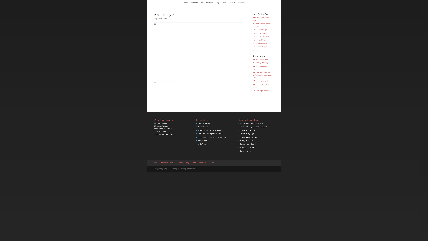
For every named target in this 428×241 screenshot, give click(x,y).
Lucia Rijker (202, 144)
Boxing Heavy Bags (259, 33)
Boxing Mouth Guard (260, 43)
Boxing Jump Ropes (259, 47)
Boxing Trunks (257, 50)
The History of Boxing (260, 63)
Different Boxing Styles (260, 81)
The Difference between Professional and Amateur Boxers (262, 75)
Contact (241, 3)
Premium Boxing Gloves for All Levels (254, 127)
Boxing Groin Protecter (260, 36)
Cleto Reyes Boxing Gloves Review (210, 134)
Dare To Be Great (204, 123)
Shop (224, 3)
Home (186, 3)
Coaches (209, 3)
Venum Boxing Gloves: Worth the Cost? (212, 137)
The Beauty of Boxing (260, 59)
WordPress (191, 169)
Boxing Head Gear (259, 40)
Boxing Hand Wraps (259, 30)
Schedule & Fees (197, 3)
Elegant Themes (170, 169)
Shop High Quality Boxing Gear (251, 123)
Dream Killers (203, 127)
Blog (217, 3)
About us (232, 3)
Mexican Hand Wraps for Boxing (210, 130)
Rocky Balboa (203, 140)
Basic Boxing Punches (260, 91)
